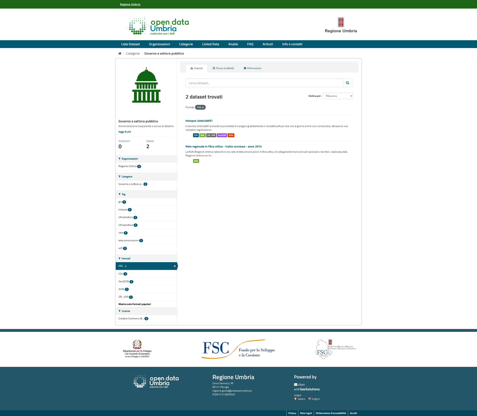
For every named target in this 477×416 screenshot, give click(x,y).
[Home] (119, 53)
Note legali (306, 413)
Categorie (186, 44)
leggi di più (125, 132)
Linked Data (210, 44)
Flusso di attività (225, 68)
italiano (301, 399)
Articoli (268, 44)
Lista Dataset (130, 44)
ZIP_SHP (211, 135)
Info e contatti (292, 44)
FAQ (250, 44)
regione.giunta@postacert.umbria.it (232, 391)
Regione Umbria (233, 377)
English (316, 399)
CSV (196, 135)
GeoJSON (222, 135)
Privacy (292, 413)
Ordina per (314, 96)
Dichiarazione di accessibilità (331, 413)
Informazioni (254, 68)
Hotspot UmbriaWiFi (199, 120)
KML (202, 135)
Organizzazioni (159, 44)
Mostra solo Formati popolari (135, 304)
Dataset (198, 68)
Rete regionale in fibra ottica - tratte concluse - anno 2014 (224, 146)
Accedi (353, 413)
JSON (231, 135)
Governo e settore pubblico (164, 53)
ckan (301, 384)
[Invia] (348, 83)
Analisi (233, 44)
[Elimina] (203, 107)
